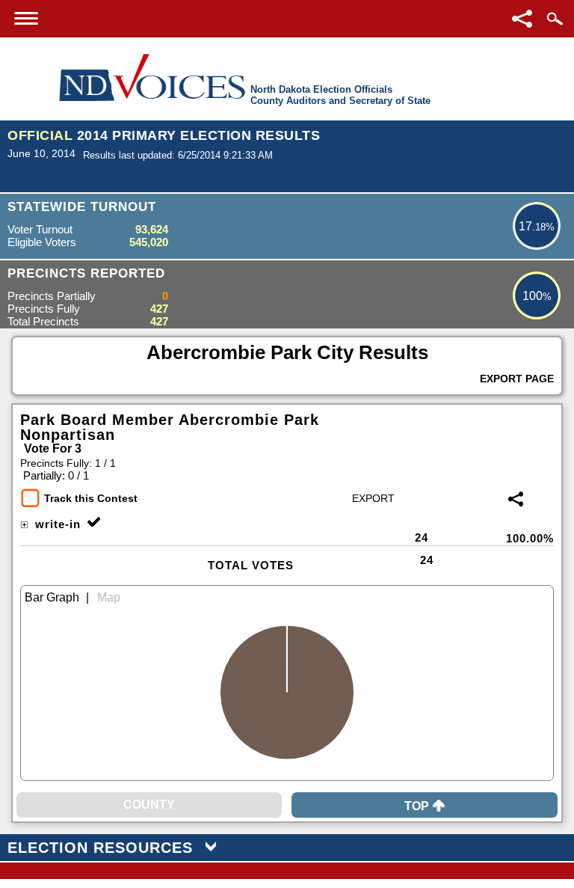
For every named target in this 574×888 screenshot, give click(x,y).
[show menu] (26, 18)
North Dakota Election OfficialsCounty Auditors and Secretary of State (340, 95)
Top (416, 806)
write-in (56, 524)
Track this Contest (91, 498)
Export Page (517, 379)
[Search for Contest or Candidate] (554, 18)
